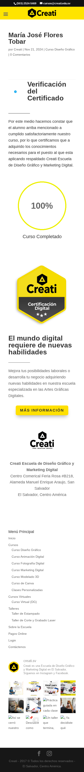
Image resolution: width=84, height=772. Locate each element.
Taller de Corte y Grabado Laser (34, 620)
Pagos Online (17, 633)
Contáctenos (17, 647)
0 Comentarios (20, 54)
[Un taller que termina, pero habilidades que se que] (50, 723)
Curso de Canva (23, 583)
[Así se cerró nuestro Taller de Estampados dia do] (16, 723)
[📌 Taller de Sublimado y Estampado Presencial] (50, 688)
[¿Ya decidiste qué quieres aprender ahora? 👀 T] (68, 723)
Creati (18, 49)
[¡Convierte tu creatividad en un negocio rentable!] (33, 688)
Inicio (12, 538)
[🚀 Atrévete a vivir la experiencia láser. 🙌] (68, 705)
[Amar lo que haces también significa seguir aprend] (16, 705)
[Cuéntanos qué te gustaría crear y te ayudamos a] (68, 688)
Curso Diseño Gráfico (60, 49)
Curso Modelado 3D (25, 576)
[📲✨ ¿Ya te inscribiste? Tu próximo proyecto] (33, 705)
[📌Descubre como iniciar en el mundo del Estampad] (33, 723)
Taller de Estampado (26, 613)
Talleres (13, 608)
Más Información (42, 410)
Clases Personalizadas (27, 590)
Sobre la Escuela (19, 627)
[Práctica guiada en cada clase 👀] (50, 705)
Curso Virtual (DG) (24, 602)
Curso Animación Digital (28, 556)
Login (12, 640)
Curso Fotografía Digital (28, 563)
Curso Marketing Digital (28, 570)
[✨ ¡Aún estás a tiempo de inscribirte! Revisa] (16, 688)
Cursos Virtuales (19, 596)
